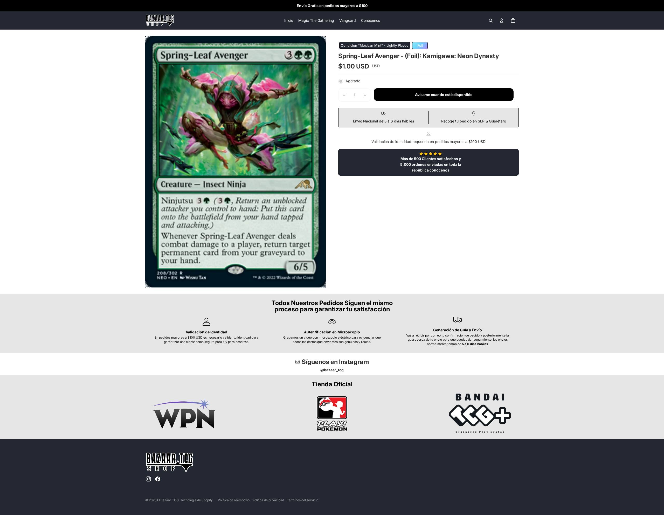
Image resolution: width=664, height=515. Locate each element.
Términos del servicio (302, 500)
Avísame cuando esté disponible (443, 95)
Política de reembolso (234, 500)
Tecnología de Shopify (196, 500)
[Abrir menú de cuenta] (501, 20)
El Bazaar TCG (168, 500)
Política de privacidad (268, 500)
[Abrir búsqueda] (490, 20)
